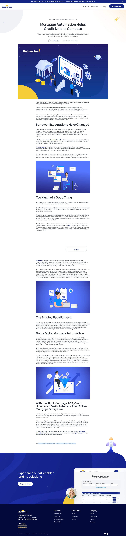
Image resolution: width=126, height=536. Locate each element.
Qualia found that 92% (54, 140)
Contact (40, 534)
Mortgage (76, 40)
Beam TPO (57, 522)
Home (50, 19)
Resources (94, 6)
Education (75, 516)
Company (103, 6)
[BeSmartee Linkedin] (107, 534)
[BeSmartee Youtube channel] (105, 534)
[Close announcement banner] (122, 1)
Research (39, 260)
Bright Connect (58, 519)
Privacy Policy (27, 534)
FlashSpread (57, 513)
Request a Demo (116, 6)
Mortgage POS (72, 443)
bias (69, 225)
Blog (54, 19)
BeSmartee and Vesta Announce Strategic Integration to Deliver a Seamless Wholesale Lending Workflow (63, 1)
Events (74, 519)
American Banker (41, 147)
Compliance (34, 534)
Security (46, 534)
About (92, 513)
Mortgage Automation (62, 443)
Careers (92, 522)
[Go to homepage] (7, 6)
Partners (92, 519)
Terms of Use (20, 534)
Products (86, 6)
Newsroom (93, 516)
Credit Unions (42, 443)
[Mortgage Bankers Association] (36, 525)
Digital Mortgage (51, 443)
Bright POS (57, 516)
